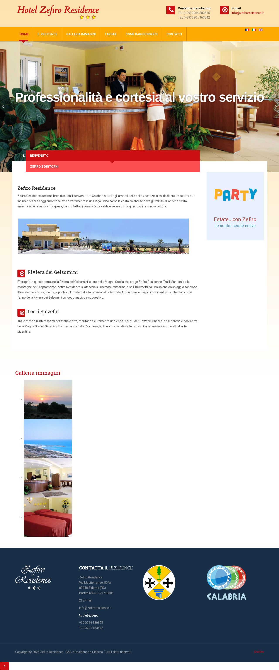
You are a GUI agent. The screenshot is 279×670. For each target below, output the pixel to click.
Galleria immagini (81, 34)
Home (24, 34)
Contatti (174, 34)
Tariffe (111, 34)
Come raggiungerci (142, 34)
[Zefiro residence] (58, 12)
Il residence (47, 34)
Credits (259, 652)
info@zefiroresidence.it (247, 13)
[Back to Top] (4, 666)
